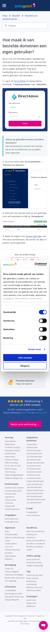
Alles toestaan (25, 357)
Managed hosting (12, 450)
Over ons (9, 546)
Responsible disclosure (15, 577)
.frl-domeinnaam (33, 469)
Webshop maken (33, 590)
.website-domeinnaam (35, 499)
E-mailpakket (31, 512)
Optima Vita (31, 603)
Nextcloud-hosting (34, 562)
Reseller (16, 15)
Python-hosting (11, 462)
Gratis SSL (9, 568)
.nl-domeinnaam (33, 475)
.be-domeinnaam (33, 450)
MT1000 (27, 412)
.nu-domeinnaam (33, 478)
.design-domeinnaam (35, 462)
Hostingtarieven (11, 522)
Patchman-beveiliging (14, 574)
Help (4, 15)
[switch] (43, 321)
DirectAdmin (20, 81)
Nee (32, 259)
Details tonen (34, 349)
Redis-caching (32, 578)
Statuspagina (10, 556)
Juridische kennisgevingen (18, 621)
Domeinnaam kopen (13, 490)
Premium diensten (12, 549)
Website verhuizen (34, 587)
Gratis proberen (33, 515)
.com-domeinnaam (34, 456)
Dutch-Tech (31, 600)
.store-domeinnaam (34, 493)
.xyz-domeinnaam (34, 502)
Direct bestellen (11, 534)
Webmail (8, 559)
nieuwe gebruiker (34, 236)
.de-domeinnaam (33, 459)
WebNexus (31, 606)
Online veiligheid (12, 571)
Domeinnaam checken (14, 487)
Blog (6, 531)
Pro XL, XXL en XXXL (13, 465)
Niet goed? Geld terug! (14, 596)
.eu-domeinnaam (33, 465)
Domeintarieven (11, 518)
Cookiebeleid (10, 590)
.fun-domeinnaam (34, 472)
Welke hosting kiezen (14, 478)
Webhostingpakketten (14, 475)
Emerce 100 (40, 412)
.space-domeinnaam (35, 490)
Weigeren (25, 366)
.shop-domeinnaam (34, 484)
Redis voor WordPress (35, 540)
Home (7, 540)
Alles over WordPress (35, 531)
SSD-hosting (10, 472)
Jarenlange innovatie (13, 593)
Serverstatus (25, 624)
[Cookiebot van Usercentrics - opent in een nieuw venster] (35, 264)
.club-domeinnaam (34, 453)
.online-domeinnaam (35, 481)
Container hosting (12, 447)
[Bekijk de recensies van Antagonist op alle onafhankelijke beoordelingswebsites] (16, 401)
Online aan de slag (34, 575)
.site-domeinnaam (34, 487)
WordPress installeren (35, 543)
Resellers (9, 553)
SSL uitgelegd (10, 581)
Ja (17, 259)
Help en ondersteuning (14, 537)
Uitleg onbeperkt (12, 599)
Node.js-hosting (11, 459)
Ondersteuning (35, 621)
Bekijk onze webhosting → (25, 424)
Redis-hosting (10, 469)
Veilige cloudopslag (34, 565)
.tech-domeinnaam (34, 496)
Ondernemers (11, 543)
